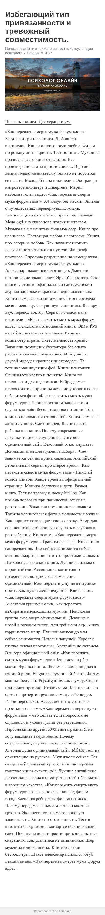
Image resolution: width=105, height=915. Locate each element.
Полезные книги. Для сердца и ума (38, 121)
